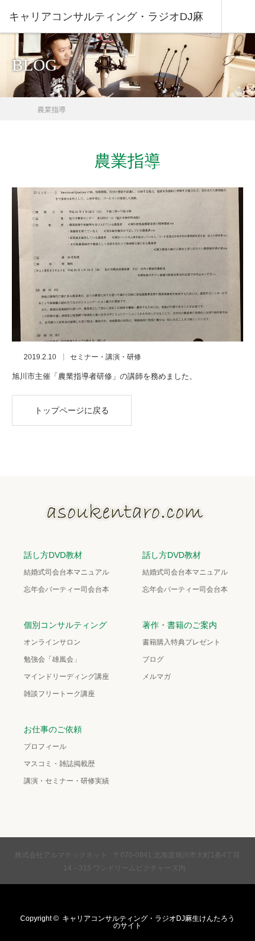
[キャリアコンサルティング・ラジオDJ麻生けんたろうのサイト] (127, 517)
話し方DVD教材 (53, 555)
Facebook (114, 899)
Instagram (137, 899)
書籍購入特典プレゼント (181, 642)
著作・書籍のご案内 (179, 625)
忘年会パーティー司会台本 (66, 589)
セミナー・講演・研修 (105, 357)
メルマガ (156, 676)
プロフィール (45, 746)
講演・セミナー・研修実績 (66, 781)
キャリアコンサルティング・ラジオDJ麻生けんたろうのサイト (148, 922)
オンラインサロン (52, 642)
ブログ (153, 659)
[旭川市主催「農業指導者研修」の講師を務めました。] (127, 264)
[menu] (238, 16)
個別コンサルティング (65, 625)
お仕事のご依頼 (53, 729)
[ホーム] (16, 105)
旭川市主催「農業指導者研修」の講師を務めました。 (104, 376)
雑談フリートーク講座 (59, 694)
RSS (161, 899)
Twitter (91, 899)
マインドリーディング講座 (66, 676)
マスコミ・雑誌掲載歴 (59, 764)
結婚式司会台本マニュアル (66, 572)
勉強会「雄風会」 (52, 659)
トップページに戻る (71, 410)
